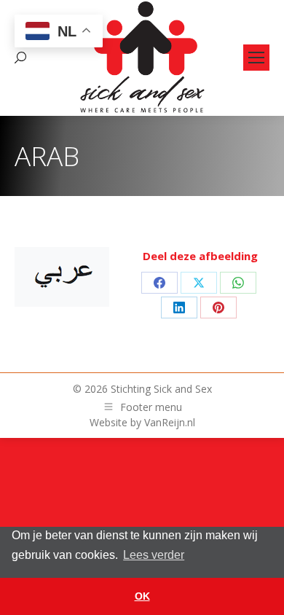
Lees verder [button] (153, 555)
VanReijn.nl (169, 422)
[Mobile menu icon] (256, 57)
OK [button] (142, 596)
